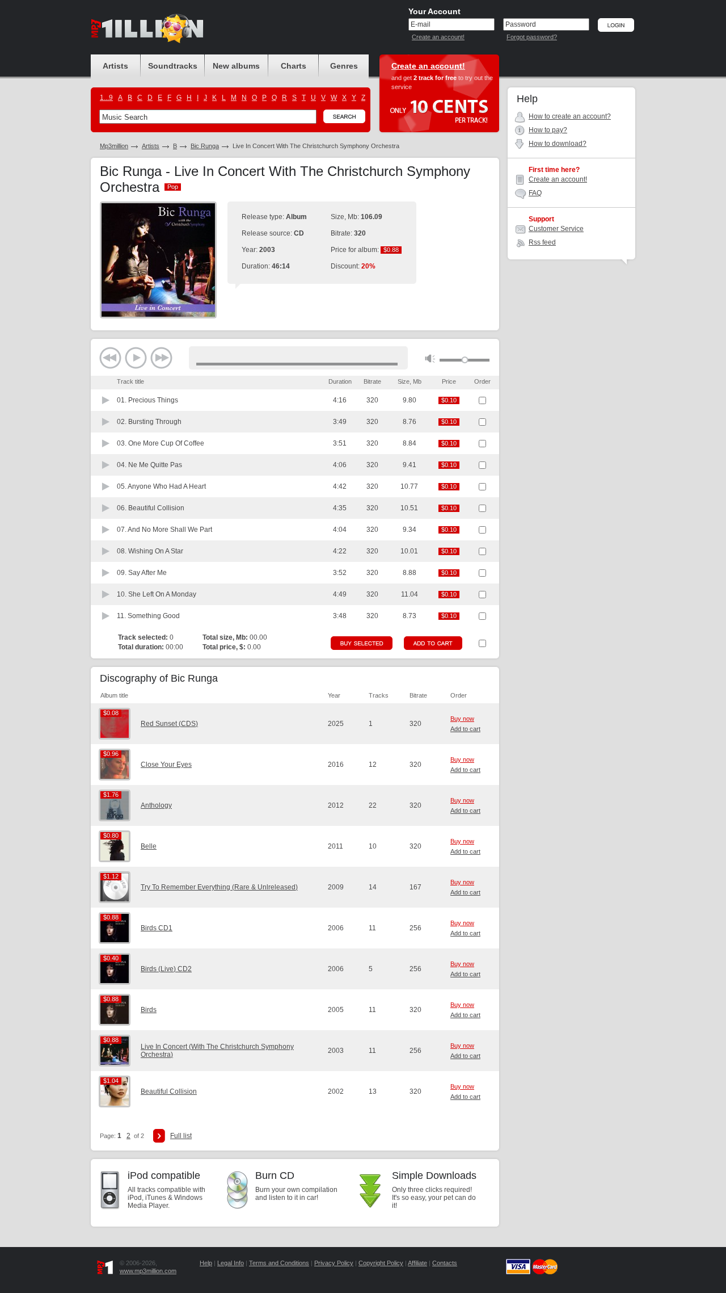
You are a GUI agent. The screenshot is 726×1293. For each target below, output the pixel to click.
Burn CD (274, 1175)
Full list (181, 1136)
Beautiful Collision (169, 1091)
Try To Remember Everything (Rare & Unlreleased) (219, 887)
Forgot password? (531, 36)
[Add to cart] (433, 643)
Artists (150, 145)
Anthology (156, 805)
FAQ (535, 193)
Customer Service (556, 229)
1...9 (106, 98)
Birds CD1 (156, 928)
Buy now (462, 718)
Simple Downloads (434, 1175)
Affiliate (417, 1263)
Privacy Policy (333, 1263)
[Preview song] (106, 400)
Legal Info (230, 1263)
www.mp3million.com (148, 1270)
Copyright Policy (380, 1263)
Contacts (444, 1263)
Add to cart (465, 728)
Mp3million (114, 145)
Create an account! (438, 36)
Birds (149, 1010)
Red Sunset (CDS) (169, 724)
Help (206, 1263)
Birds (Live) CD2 (166, 969)
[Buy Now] (361, 643)
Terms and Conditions (279, 1263)
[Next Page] (159, 1136)
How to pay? (548, 130)
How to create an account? (570, 116)
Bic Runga (205, 145)
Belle (149, 846)
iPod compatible (164, 1175)
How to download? (557, 144)
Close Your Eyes (166, 765)
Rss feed (542, 242)
